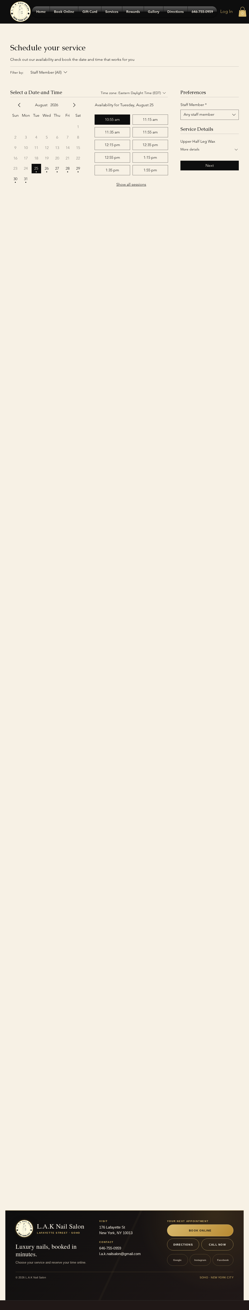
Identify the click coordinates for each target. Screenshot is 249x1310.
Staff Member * (193, 104)
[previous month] (19, 105)
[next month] (74, 105)
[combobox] (209, 115)
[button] (242, 12)
